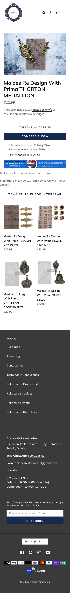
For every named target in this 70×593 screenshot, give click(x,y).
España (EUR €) (34, 541)
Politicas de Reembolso (22, 412)
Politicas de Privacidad (22, 384)
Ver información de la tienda (24, 154)
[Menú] (64, 12)
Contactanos (15, 365)
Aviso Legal (14, 356)
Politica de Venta (18, 403)
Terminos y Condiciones (23, 375)
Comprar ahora (35, 136)
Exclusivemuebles (40, 581)
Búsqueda (13, 347)
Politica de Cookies (19, 393)
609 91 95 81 (36, 455)
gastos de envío (42, 109)
